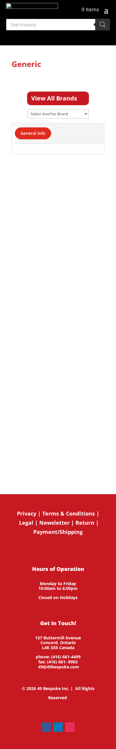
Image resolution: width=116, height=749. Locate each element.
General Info (33, 133)
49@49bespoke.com (58, 667)
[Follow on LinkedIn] (58, 727)
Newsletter (54, 522)
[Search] (102, 25)
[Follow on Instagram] (70, 727)
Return (85, 522)
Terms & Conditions (68, 513)
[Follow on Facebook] (46, 727)
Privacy (26, 513)
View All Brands (54, 98)
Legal (26, 522)
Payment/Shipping (58, 531)
